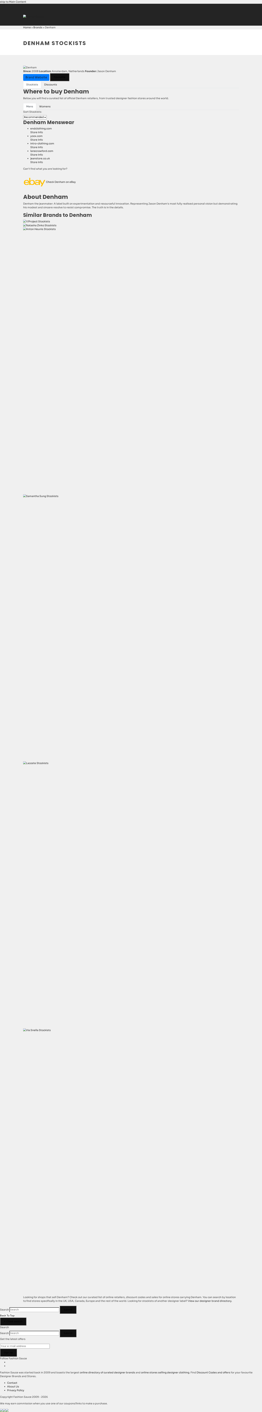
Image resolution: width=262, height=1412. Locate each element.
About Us (13, 1386)
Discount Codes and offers (213, 1372)
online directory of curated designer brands (107, 1372)
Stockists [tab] (32, 84)
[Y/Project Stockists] (36, 221)
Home (27, 27)
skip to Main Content (13, 1)
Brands (37, 27)
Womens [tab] (45, 106)
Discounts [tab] (50, 84)
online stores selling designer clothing (165, 1372)
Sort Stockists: (32, 111)
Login (3, 5)
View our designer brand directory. (210, 1301)
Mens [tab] (29, 106)
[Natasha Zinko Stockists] (39, 225)
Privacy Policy (15, 1390)
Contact (12, 1382)
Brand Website (36, 77)
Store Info (36, 132)
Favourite (59, 77)
